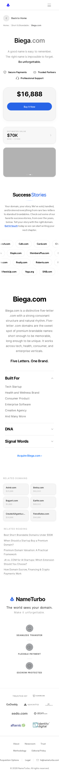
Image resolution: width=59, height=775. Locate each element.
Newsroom (30, 743)
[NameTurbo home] (8, 5)
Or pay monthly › (29, 115)
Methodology (19, 750)
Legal (27, 760)
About (16, 743)
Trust (43, 743)
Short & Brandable (20, 25)
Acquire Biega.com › (29, 455)
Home (6, 25)
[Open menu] (49, 5)
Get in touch (11, 225)
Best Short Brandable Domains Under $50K (28, 534)
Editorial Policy (39, 750)
